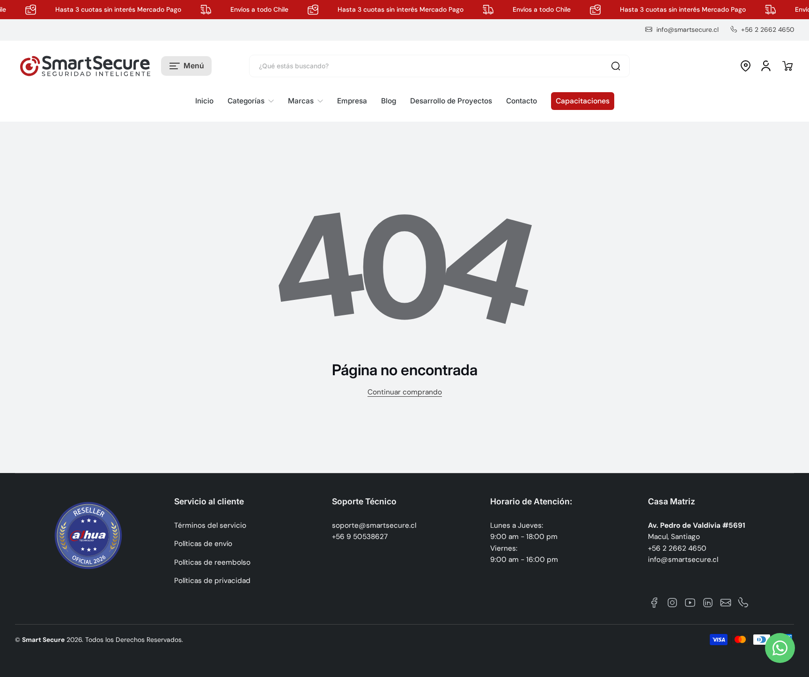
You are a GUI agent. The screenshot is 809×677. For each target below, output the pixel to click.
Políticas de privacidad (212, 580)
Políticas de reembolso (212, 562)
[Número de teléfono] (743, 602)
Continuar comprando (405, 392)
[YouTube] (690, 602)
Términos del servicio (210, 525)
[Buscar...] (615, 65)
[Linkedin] (707, 602)
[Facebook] (654, 602)
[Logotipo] (85, 66)
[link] (251, 101)
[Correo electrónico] (725, 602)
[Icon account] (766, 66)
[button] (186, 66)
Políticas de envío (203, 543)
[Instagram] (672, 602)
